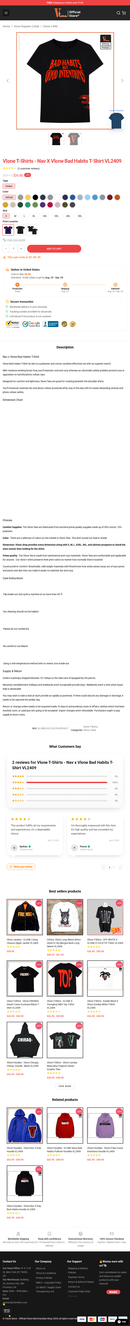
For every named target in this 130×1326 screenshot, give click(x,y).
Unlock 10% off (7, 1311)
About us (40, 1268)
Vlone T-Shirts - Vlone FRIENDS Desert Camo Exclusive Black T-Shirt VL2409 (23, 1004)
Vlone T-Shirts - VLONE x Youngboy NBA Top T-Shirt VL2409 (60, 1004)
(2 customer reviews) (29, 168)
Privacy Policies (44, 1277)
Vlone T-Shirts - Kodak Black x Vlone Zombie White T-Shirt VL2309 (102, 1004)
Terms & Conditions (46, 1273)
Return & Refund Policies (81, 1282)
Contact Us (74, 1286)
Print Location (10, 221)
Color (5, 191)
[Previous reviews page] (104, 867)
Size (5, 210)
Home (6, 26)
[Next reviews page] (120, 867)
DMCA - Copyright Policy (48, 1282)
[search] (118, 13)
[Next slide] (122, 80)
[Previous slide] (8, 80)
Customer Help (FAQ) (79, 1291)
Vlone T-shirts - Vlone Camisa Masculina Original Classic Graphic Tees (62, 1066)
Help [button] (124, 1322)
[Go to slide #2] (74, 139)
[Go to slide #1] (56, 139)
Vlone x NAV (50, 26)
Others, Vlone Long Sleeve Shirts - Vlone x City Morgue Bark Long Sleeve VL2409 (64, 943)
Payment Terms (76, 1277)
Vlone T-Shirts (90, 726)
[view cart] (124, 13)
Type (5, 180)
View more (65, 1086)
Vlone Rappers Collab (26, 26)
